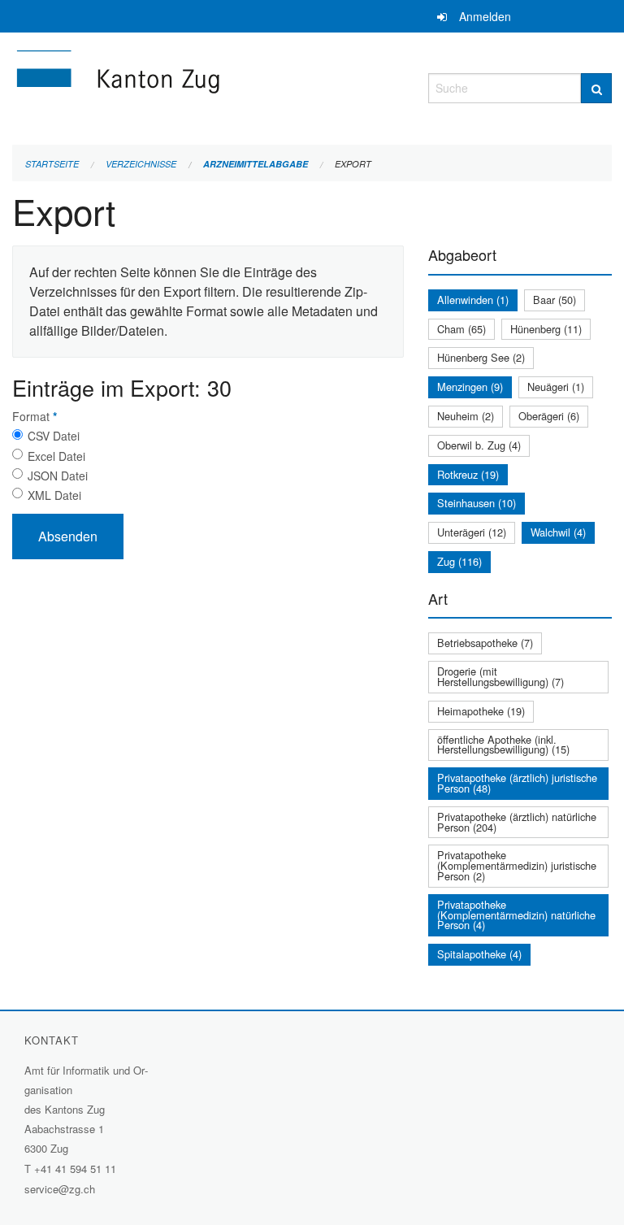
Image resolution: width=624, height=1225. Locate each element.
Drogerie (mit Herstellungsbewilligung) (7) (500, 676)
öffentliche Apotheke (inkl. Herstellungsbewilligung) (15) (503, 745)
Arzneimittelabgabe (255, 164)
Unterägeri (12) (471, 532)
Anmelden (485, 16)
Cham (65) (461, 329)
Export (353, 164)
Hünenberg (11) (546, 329)
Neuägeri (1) (555, 386)
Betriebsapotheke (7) (485, 642)
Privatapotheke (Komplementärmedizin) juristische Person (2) (516, 865)
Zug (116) (459, 561)
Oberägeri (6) (548, 416)
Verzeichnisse (141, 164)
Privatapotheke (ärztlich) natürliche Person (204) (516, 822)
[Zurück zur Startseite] (208, 85)
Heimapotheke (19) (481, 711)
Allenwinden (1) (473, 299)
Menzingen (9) (470, 386)
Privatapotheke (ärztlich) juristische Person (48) (517, 783)
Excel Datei (56, 456)
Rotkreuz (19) (468, 474)
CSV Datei (54, 436)
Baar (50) (554, 299)
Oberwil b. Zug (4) (479, 445)
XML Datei (54, 495)
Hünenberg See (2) (481, 357)
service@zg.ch (59, 1189)
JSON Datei (58, 475)
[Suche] (596, 88)
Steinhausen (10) (476, 502)
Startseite (52, 164)
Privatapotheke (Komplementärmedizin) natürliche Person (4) (516, 915)
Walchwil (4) (558, 532)
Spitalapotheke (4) (479, 954)
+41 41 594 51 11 (75, 1168)
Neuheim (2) (465, 416)
